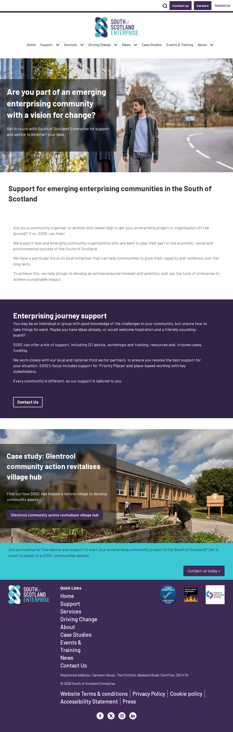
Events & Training (70, 646)
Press (129, 701)
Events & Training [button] (179, 44)
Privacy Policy (148, 693)
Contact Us (73, 665)
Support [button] (47, 44)
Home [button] (32, 44)
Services (70, 611)
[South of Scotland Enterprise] (28, 596)
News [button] (127, 44)
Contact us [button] (180, 6)
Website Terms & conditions (94, 693)
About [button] (203, 44)
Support (70, 603)
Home (67, 596)
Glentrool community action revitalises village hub (55, 514)
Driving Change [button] (99, 44)
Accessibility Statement (89, 701)
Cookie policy (186, 693)
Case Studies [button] (152, 44)
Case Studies (75, 634)
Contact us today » (203, 570)
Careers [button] (203, 6)
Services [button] (71, 44)
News (66, 657)
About (67, 627)
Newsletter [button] (223, 5)
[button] (57, 44)
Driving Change (78, 619)
